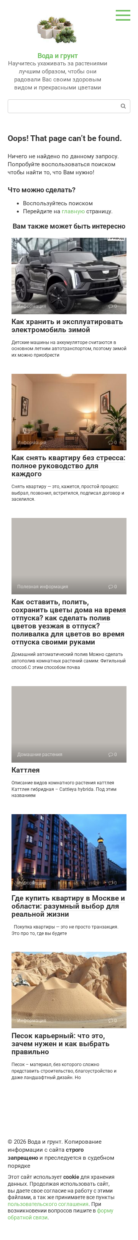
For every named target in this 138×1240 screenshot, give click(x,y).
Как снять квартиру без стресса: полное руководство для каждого (68, 465)
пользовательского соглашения (48, 1204)
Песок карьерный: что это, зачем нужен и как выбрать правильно (61, 1043)
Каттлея (26, 770)
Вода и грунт (58, 56)
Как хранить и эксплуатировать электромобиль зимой (67, 325)
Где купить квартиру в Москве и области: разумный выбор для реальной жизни (68, 906)
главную (73, 211)
